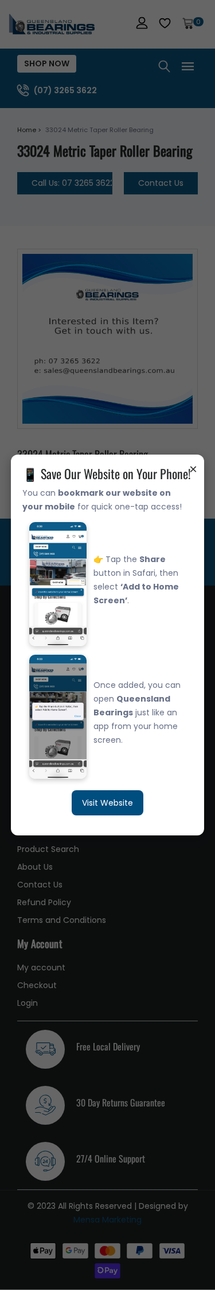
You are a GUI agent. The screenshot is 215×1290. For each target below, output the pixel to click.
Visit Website (107, 803)
